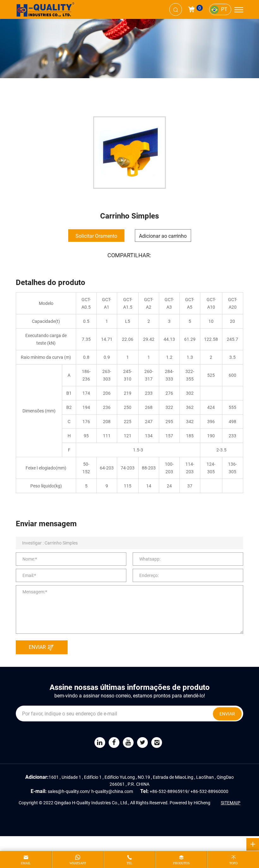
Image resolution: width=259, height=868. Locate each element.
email (26, 863)
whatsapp (77, 863)
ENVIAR (38, 647)
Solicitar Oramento (96, 235)
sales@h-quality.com (68, 791)
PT (224, 9)
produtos (181, 863)
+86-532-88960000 (209, 791)
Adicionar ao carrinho (163, 235)
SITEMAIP (230, 803)
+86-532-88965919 (169, 791)
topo (233, 863)
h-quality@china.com (112, 791)
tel (129, 863)
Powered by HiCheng (190, 803)
